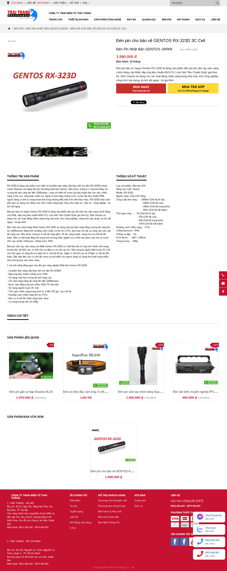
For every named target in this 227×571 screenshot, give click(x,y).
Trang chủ (55, 19)
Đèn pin (166, 19)
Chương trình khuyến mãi (112, 500)
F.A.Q (73, 527)
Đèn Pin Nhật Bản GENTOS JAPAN (47, 28)
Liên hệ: (38, 3)
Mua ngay (141, 88)
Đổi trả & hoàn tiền (108, 516)
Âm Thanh (183, 19)
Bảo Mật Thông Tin (109, 522)
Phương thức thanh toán (112, 506)
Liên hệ (215, 19)
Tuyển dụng (76, 511)
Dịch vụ (200, 19)
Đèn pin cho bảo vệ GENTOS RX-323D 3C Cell (121, 471)
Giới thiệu (59, 3)
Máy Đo (131, 19)
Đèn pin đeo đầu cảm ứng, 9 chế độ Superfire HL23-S (97, 391)
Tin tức (73, 506)
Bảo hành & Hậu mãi (109, 511)
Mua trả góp (193, 88)
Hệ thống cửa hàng (80, 522)
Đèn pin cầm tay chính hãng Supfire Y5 (142, 391)
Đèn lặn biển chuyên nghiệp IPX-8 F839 (198, 391)
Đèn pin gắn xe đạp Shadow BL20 (31, 391)
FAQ (85, 3)
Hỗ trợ (74, 3)
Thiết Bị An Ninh (78, 19)
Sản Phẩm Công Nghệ (107, 19)
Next (215, 371)
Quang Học (149, 19)
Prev (11, 371)
